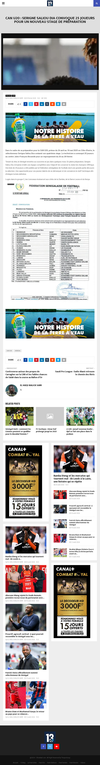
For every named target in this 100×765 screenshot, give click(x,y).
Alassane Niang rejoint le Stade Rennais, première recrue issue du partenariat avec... (24, 597)
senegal (17, 350)
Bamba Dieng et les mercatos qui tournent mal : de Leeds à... (24, 558)
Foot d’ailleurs (52, 763)
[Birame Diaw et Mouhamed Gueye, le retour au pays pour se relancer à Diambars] (25, 694)
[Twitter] (50, 746)
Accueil (15, 763)
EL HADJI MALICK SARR (15, 98)
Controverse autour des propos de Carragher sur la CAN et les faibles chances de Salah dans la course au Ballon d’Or (26, 374)
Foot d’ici (42, 763)
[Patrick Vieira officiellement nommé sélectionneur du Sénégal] (25, 656)
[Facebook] (43, 746)
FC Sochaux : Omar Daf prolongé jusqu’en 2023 (46, 430)
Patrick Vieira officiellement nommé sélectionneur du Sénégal (21, 674)
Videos (82, 763)
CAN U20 (9, 350)
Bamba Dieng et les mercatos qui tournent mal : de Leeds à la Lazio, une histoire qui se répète (72, 479)
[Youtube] (56, 746)
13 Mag (22, 763)
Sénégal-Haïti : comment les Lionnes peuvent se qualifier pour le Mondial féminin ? (18, 431)
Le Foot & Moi (32, 763)
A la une (8, 95)
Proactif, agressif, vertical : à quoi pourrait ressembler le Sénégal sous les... (24, 635)
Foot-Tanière (63, 763)
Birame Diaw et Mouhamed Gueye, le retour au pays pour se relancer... (24, 713)
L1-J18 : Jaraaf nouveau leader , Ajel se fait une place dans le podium (79, 431)
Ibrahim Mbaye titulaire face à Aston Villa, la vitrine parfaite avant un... (81, 551)
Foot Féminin (74, 763)
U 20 (13, 95)
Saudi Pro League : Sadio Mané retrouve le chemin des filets (75, 373)
